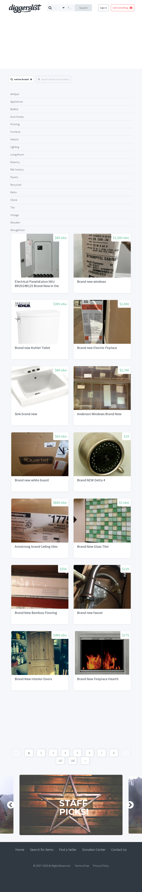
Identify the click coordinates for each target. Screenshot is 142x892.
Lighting (14, 147)
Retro (13, 192)
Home (19, 849)
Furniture (15, 131)
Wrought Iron (17, 230)
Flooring (15, 124)
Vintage (14, 215)
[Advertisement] (71, 43)
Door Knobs (17, 116)
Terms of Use (82, 865)
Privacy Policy (101, 865)
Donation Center (93, 849)
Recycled (15, 184)
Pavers (14, 177)
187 (60, 760)
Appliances (16, 101)
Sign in (103, 7)
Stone (13, 200)
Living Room (17, 154)
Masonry (15, 162)
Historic (14, 139)
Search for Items (41, 849)
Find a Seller (68, 849)
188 (72, 760)
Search (83, 7)
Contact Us (119, 849)
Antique (14, 94)
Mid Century (17, 169)
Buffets (14, 109)
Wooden (15, 222)
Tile (12, 207)
